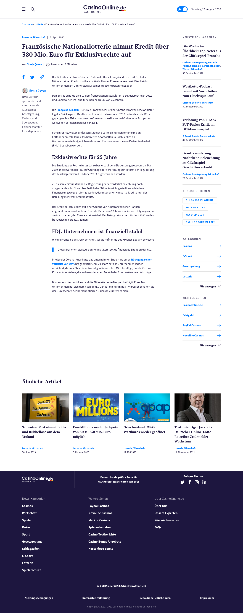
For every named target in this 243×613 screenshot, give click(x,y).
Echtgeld (188, 315)
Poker (186, 66)
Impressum (207, 598)
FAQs (158, 527)
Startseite (27, 24)
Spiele (193, 66)
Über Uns (161, 506)
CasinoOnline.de (193, 305)
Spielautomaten (99, 527)
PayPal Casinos (192, 325)
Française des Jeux (68, 110)
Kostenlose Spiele (100, 549)
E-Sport (187, 136)
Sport (217, 66)
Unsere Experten (166, 513)
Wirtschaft (39, 37)
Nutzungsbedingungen (39, 598)
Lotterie (39, 24)
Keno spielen (195, 214)
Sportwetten (195, 207)
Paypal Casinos (98, 506)
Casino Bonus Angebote (104, 541)
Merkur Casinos (99, 520)
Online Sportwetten (201, 222)
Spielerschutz (205, 66)
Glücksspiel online (200, 200)
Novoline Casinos (193, 335)
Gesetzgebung (199, 62)
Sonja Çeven (34, 64)
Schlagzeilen (30, 549)
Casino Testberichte (102, 534)
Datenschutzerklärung (96, 598)
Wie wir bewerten (167, 520)
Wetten (186, 69)
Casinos (187, 62)
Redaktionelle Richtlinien (155, 598)
